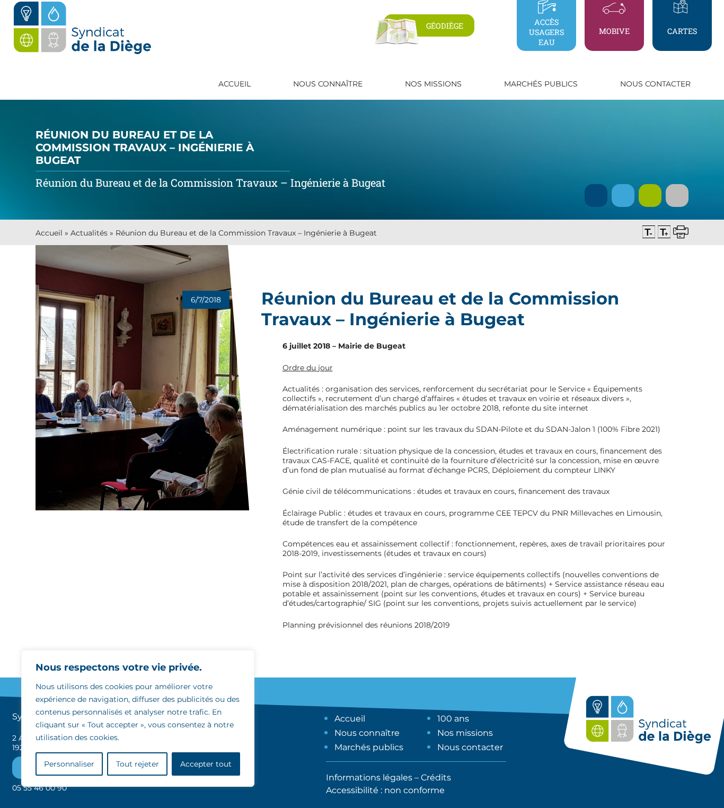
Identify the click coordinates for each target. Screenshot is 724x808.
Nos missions (465, 733)
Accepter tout (206, 764)
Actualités (89, 233)
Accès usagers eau (546, 32)
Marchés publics (368, 747)
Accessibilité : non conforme (385, 790)
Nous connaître (367, 733)
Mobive (614, 31)
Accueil (234, 84)
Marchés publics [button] (541, 84)
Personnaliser (69, 764)
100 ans (453, 719)
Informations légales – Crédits (388, 777)
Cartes (682, 31)
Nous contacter (655, 84)
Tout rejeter (137, 764)
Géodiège (444, 26)
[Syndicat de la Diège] (82, 53)
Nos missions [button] (433, 84)
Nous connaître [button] (328, 84)
